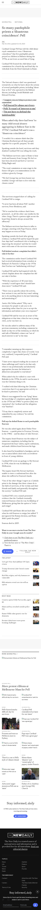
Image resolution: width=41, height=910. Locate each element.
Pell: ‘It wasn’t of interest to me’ (19, 109)
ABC (3, 41)
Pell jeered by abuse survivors (18, 105)
